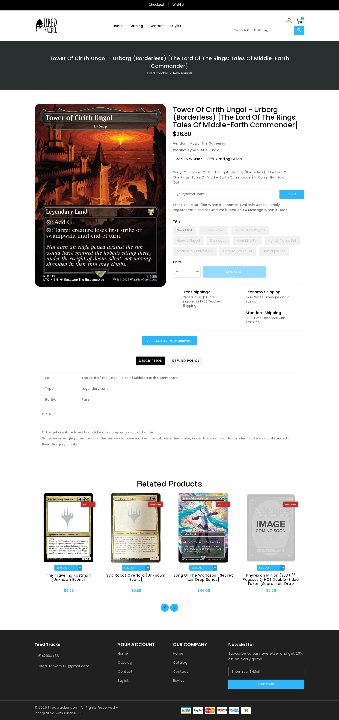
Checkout (157, 4)
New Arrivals (182, 73)
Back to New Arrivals (173, 341)
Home (123, 653)
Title (177, 221)
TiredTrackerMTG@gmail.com (63, 665)
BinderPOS (73, 713)
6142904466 (48, 655)
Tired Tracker (157, 73)
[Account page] (289, 21)
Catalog (125, 662)
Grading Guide (229, 159)
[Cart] (299, 21)
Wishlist (178, 4)
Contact (125, 671)
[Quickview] (42, 592)
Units (177, 262)
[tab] (150, 361)
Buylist (123, 680)
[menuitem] (118, 25)
